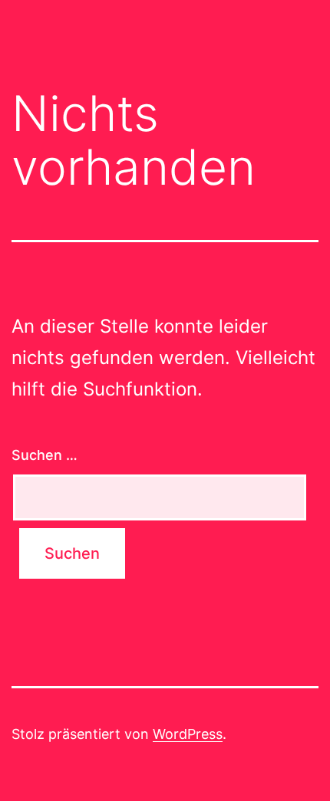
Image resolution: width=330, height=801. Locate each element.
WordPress (188, 734)
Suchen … (45, 455)
